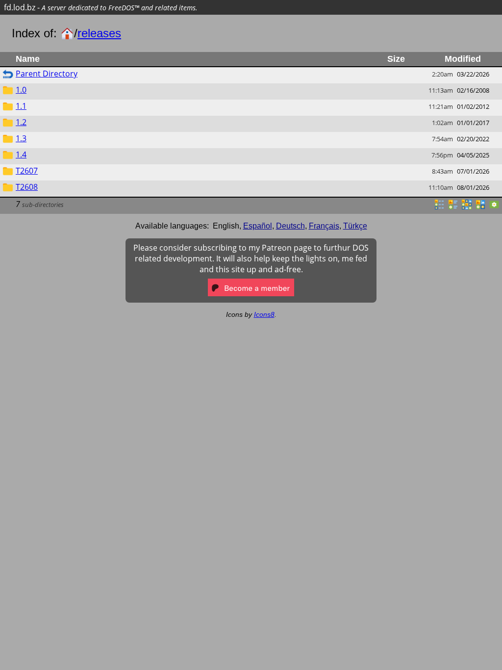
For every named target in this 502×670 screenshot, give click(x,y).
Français (324, 226)
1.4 (21, 154)
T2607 (27, 170)
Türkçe (355, 226)
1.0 (21, 89)
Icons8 (264, 314)
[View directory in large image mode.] (494, 207)
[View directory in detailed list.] (439, 207)
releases (99, 33)
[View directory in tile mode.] (453, 207)
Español (257, 226)
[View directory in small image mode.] (467, 207)
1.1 (21, 106)
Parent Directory (46, 73)
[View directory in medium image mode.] (480, 207)
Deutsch (290, 226)
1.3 (21, 138)
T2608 (27, 186)
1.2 (21, 122)
